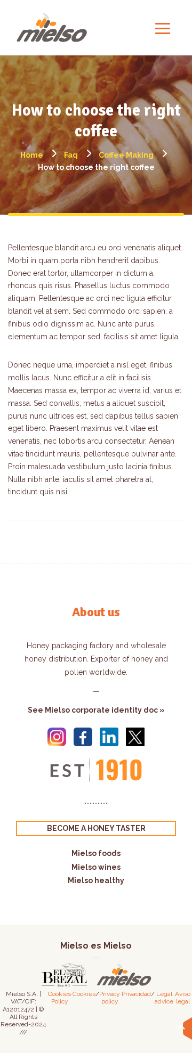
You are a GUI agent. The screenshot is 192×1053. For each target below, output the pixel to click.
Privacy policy (109, 997)
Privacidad (136, 994)
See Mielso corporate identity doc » (96, 710)
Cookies (84, 994)
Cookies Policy (59, 997)
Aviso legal (182, 997)
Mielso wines (96, 867)
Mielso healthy (96, 880)
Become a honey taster (96, 828)
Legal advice (164, 997)
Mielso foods (96, 853)
